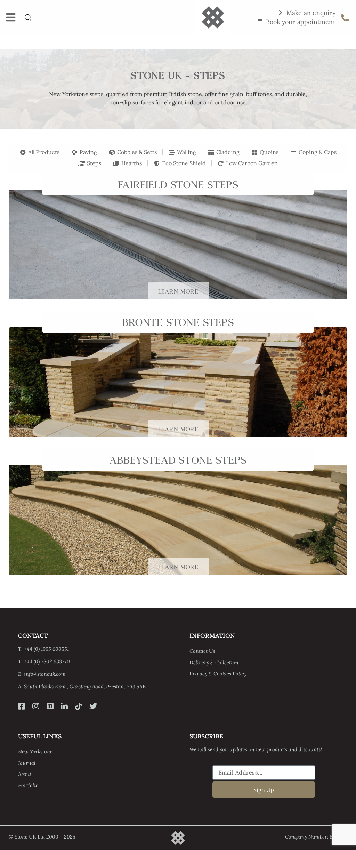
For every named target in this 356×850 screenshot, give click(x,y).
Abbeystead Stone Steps (178, 459)
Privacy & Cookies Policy (217, 674)
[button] (10, 17)
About (24, 774)
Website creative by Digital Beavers (211, 810)
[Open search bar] (28, 17)
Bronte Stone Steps (178, 321)
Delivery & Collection (213, 662)
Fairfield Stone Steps (178, 183)
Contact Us (202, 651)
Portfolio (28, 785)
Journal (26, 763)
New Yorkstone (35, 751)
